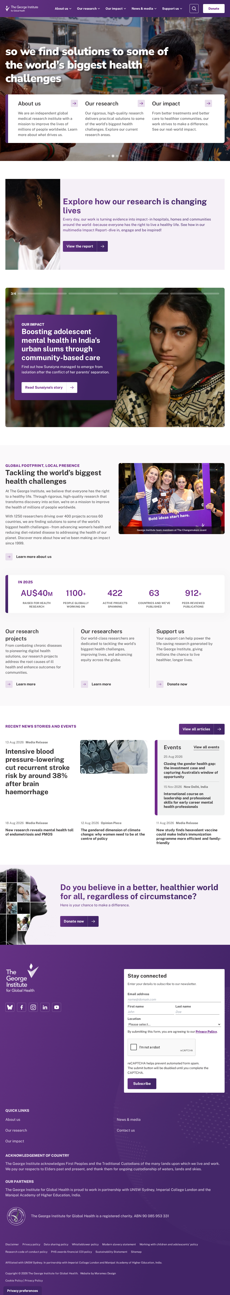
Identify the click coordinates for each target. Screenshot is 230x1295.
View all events (206, 747)
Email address (138, 994)
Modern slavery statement (119, 1244)
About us (61, 8)
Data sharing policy (56, 1244)
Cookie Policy (14, 1280)
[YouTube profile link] (56, 1007)
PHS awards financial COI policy (71, 1251)
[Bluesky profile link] (9, 1007)
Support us (170, 8)
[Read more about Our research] (115, 119)
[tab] (109, 156)
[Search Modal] (194, 8)
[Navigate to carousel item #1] (42, 293)
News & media (142, 8)
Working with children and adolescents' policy (168, 1244)
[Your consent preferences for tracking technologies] (23, 1290)
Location (134, 1019)
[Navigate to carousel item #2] (93, 293)
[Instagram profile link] (33, 1007)
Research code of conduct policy (26, 1251)
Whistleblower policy (85, 1244)
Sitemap (136, 1251)
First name (136, 1006)
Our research (87, 8)
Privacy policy (31, 1244)
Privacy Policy (34, 1280)
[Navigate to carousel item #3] (143, 293)
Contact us (126, 1130)
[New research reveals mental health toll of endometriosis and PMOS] (39, 828)
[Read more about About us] (48, 119)
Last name (183, 1006)
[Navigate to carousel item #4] (194, 293)
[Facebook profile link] (21, 1007)
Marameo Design (105, 1273)
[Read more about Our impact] (182, 119)
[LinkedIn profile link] (44, 1007)
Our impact (114, 8)
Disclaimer (12, 1244)
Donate (213, 8)
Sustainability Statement (111, 1251)
